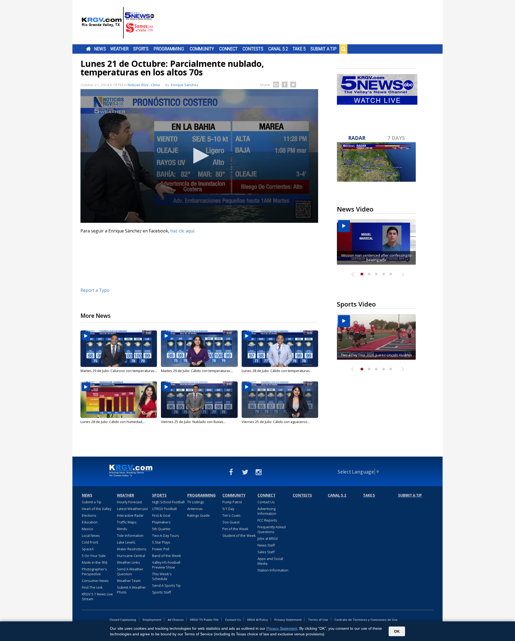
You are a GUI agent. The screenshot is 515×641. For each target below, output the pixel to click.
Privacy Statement (287, 620)
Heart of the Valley (96, 508)
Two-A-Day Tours (165, 535)
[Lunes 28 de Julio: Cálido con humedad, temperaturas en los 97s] (118, 399)
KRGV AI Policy (257, 620)
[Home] (118, 22)
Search (343, 49)
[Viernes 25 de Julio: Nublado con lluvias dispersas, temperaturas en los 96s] (199, 399)
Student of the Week (239, 535)
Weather (119, 49)
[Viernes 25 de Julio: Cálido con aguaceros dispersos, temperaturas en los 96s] (280, 399)
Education (90, 522)
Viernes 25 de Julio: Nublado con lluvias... (193, 421)
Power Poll (160, 549)
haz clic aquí (182, 231)
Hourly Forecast (129, 502)
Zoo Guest (231, 522)
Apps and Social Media (270, 561)
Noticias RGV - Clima (144, 84)
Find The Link (92, 587)
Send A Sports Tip (166, 585)
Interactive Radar (130, 515)
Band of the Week (166, 555)
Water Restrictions (131, 549)
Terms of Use (318, 620)
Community (202, 49)
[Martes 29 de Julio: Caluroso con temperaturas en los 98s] (118, 348)
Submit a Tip (323, 49)
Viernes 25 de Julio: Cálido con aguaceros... (276, 421)
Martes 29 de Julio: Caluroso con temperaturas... (118, 370)
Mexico (87, 528)
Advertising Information (267, 511)
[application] (199, 156)
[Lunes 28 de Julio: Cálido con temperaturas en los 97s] (280, 348)
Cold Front (90, 542)
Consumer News (95, 580)
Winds (122, 528)
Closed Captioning (122, 620)
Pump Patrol (232, 502)
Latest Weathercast (132, 508)
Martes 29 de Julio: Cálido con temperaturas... (197, 370)
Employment (152, 620)
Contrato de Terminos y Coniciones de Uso (366, 620)
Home (88, 49)
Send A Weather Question (130, 571)
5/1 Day (228, 508)
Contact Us (266, 502)
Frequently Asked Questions (272, 529)
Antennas (195, 508)
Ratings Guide (198, 515)
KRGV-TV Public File (204, 620)
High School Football (168, 502)
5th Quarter (161, 528)
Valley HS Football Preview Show (166, 565)
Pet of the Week (235, 528)
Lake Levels (126, 542)
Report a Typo (94, 290)
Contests (252, 49)
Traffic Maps (127, 522)
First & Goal (161, 515)
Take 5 (299, 49)
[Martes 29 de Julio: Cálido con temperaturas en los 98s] (199, 348)
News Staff (266, 545)
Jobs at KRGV (268, 538)
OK (397, 631)
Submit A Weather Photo (131, 590)
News (100, 49)
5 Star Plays (161, 542)
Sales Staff (266, 551)
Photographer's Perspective (94, 571)
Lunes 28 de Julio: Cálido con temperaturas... (277, 370)
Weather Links (128, 562)
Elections (89, 515)
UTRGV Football (164, 508)
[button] (199, 155)
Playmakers (161, 522)
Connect (228, 49)
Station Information (273, 570)
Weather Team (129, 580)
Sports (141, 49)
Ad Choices (176, 620)
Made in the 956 (94, 562)
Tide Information (130, 535)
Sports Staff (161, 592)
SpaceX (88, 549)
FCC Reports (267, 520)
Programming (169, 49)
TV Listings (195, 502)
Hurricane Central (131, 555)
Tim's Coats (231, 515)
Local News (91, 535)
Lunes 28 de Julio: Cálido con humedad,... (112, 421)
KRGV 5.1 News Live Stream (97, 596)
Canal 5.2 (278, 49)
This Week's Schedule (162, 576)
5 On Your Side (94, 555)
